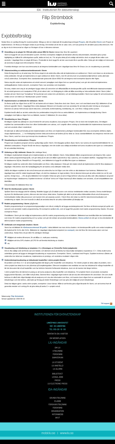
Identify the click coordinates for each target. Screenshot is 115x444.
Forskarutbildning (58, 404)
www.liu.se (67, 433)
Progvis (82, 42)
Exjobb (57, 401)
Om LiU (57, 347)
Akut (57, 417)
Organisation (57, 411)
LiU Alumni (57, 369)
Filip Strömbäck (17, 296)
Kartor (64, 333)
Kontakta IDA (53, 333)
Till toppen (105, 303)
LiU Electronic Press (57, 383)
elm (57, 209)
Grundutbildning (58, 398)
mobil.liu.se (48, 433)
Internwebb (57, 414)
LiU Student (57, 362)
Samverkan (57, 357)
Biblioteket (57, 373)
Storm (99, 42)
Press (57, 380)
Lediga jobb (57, 377)
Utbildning (58, 351)
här (31, 185)
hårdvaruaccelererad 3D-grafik (35, 227)
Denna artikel (83, 218)
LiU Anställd (57, 365)
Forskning (57, 354)
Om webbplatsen (57, 338)
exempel (70, 230)
